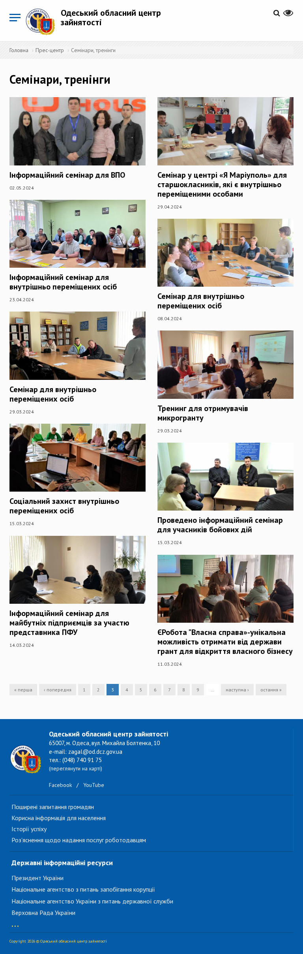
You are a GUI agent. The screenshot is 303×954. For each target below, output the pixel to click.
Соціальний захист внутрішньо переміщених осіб (64, 505)
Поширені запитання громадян (52, 807)
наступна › (237, 690)
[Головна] (43, 21)
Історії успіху (29, 829)
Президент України (37, 878)
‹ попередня (57, 690)
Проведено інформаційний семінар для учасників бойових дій (220, 524)
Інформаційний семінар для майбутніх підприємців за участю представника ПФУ (69, 622)
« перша (23, 690)
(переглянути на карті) (75, 768)
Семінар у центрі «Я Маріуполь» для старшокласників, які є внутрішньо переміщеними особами (222, 184)
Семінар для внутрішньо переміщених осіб (52, 394)
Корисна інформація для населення (58, 818)
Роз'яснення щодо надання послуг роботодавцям (78, 840)
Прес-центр (50, 50)
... (15, 922)
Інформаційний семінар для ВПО (67, 175)
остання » (271, 690)
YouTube (93, 785)
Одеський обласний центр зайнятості (111, 17)
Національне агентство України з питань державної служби (92, 901)
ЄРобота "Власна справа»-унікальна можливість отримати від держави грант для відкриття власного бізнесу (225, 641)
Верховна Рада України (43, 912)
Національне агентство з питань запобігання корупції (83, 889)
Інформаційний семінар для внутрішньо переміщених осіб (63, 281)
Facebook (60, 785)
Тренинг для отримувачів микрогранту (202, 413)
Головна (18, 50)
